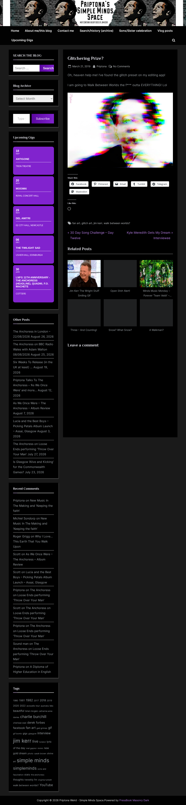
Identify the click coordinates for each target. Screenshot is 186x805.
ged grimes (42, 728)
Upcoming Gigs (22, 40)
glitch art (87, 223)
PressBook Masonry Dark (134, 800)
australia (45, 706)
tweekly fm (31, 779)
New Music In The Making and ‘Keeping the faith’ (33, 506)
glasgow (32, 733)
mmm (40, 748)
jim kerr (98, 223)
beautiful (18, 711)
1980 (15, 700)
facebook (19, 728)
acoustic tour (33, 705)
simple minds (33, 760)
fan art (76, 223)
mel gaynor (31, 748)
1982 (29, 700)
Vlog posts (165, 30)
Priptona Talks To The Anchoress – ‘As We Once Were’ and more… (30, 385)
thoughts (18, 779)
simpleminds (25, 768)
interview (44, 733)
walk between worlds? (117, 223)
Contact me (66, 30)
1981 (22, 700)
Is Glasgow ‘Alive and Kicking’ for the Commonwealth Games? (33, 467)
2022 (23, 705)
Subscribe (43, 118)
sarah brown (40, 753)
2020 (16, 705)
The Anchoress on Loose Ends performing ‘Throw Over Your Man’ (33, 449)
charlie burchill (33, 716)
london (42, 742)
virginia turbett (45, 780)
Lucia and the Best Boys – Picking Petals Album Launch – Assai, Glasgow (33, 426)
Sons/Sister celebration (135, 30)
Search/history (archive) (96, 30)
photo (30, 753)
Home (15, 30)
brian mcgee (31, 711)
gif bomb (17, 733)
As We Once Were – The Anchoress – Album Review (32, 559)
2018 (43, 700)
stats (27, 774)
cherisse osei (19, 722)
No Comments (121, 67)
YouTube (46, 785)
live (35, 741)
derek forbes (36, 722)
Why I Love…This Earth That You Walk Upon (33, 541)
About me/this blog (38, 30)
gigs (25, 733)
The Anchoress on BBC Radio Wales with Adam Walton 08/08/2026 (33, 349)
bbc (51, 705)
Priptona (102, 66)
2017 (36, 700)
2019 (49, 700)
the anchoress (37, 774)
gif (50, 728)
